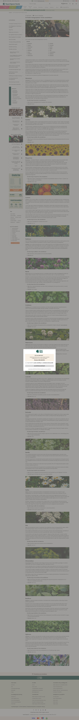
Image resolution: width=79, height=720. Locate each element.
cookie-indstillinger (37, 362)
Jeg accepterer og (40, 362)
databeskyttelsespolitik (48, 362)
